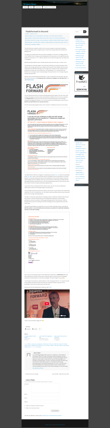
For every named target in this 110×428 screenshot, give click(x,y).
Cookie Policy (38, 7)
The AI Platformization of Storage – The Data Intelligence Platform (80, 51)
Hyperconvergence (28, 38)
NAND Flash (56, 344)
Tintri (65, 42)
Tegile (62, 42)
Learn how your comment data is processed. (51, 415)
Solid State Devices (37, 42)
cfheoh (27, 33)
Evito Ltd (57, 174)
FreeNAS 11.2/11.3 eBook (49, 7)
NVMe (48, 38)
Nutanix (44, 38)
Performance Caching (29, 40)
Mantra (58, 424)
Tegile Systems (27, 346)
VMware (38, 44)
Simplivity (51, 40)
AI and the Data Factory (81, 67)
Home (25, 7)
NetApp (34, 38)
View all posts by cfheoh (38, 368)
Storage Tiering (57, 42)
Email (25, 398)
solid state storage (58, 345)
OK (84, 31)
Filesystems (46, 35)
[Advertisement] (55, 18)
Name (26, 394)
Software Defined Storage (58, 40)
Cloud (34, 35)
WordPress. (62, 424)
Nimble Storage (39, 38)
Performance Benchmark (60, 38)
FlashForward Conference (57, 35)
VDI (66, 42)
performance (41, 345)
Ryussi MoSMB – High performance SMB (60, 374)
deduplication (39, 344)
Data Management (40, 35)
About (31, 7)
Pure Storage (36, 40)
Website (26, 401)
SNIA (42, 192)
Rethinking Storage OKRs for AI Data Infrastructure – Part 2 (80, 57)
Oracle (50, 38)
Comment (26, 384)
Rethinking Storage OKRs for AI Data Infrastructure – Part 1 (80, 63)
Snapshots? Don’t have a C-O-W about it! (80, 178)
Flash (50, 35)
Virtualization (33, 44)
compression (34, 344)
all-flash (29, 344)
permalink (39, 346)
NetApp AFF (61, 344)
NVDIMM (33, 345)
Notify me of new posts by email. (32, 408)
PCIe (53, 38)
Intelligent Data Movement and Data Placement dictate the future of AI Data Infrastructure (80, 43)
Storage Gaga (29, 4)
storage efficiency (65, 345)
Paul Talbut (29, 176)
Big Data (31, 35)
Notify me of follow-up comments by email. (35, 405)
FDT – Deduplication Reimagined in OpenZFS (81, 146)
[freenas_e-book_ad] (81, 91)
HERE (50, 287)
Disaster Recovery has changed (31, 374)
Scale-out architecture (44, 40)
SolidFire (43, 42)
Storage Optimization (49, 42)
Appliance (27, 35)
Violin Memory (28, 44)
